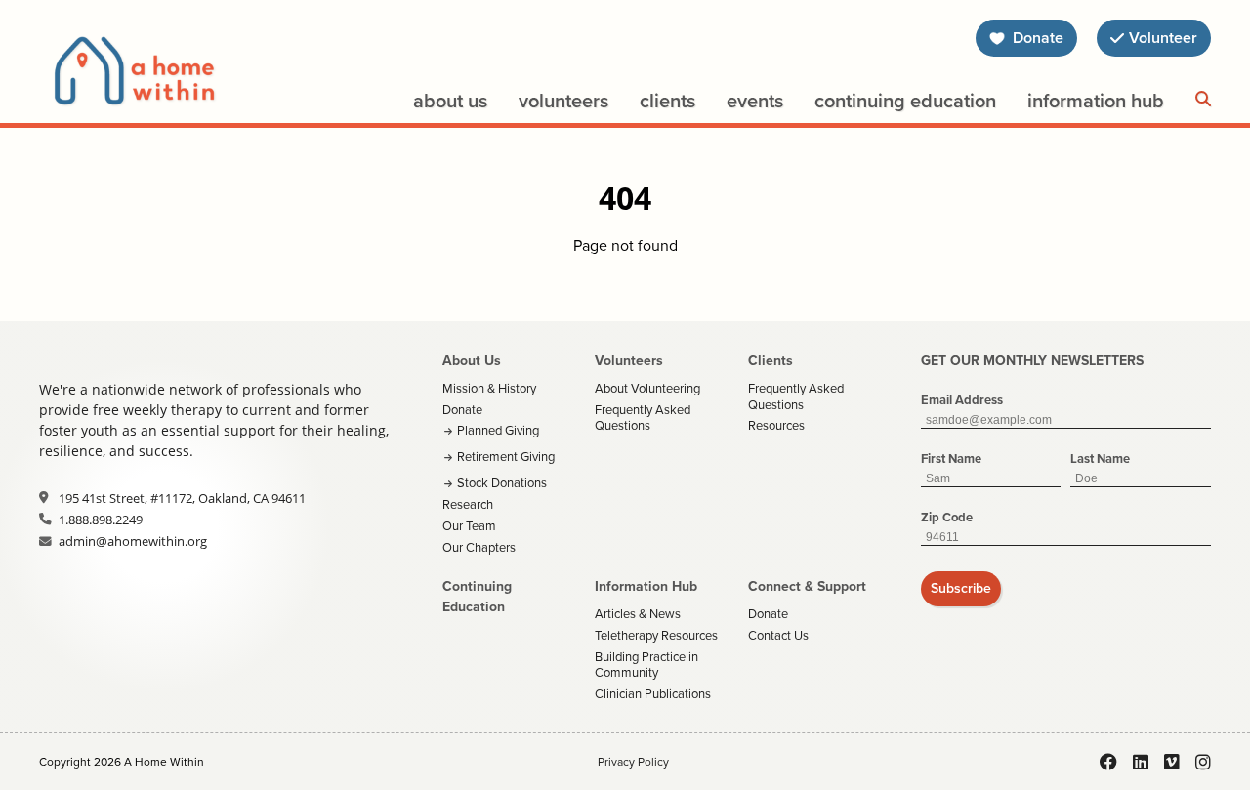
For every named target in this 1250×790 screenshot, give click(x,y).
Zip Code (947, 517)
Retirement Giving (506, 456)
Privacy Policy (633, 761)
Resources (776, 425)
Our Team (469, 526)
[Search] (1203, 99)
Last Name (1100, 458)
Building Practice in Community (646, 665)
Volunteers (563, 100)
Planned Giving (498, 430)
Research (467, 504)
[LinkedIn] (1140, 761)
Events (755, 100)
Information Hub (1095, 100)
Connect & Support (807, 586)
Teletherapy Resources (656, 635)
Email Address (962, 400)
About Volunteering (647, 388)
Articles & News (638, 613)
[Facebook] (1108, 761)
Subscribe (961, 588)
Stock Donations (502, 483)
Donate (462, 409)
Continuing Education (905, 100)
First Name (951, 458)
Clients (667, 100)
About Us (450, 100)
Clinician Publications (653, 694)
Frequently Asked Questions (642, 418)
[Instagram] (1203, 761)
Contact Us (778, 635)
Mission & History (489, 388)
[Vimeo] (1172, 761)
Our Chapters (479, 547)
